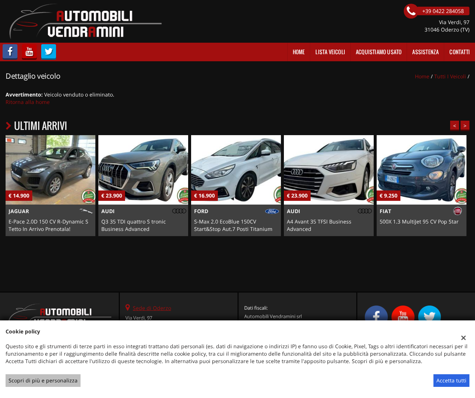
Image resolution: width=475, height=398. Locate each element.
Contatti (459, 52)
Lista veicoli (330, 52)
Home (299, 52)
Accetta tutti (451, 380)
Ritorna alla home (28, 101)
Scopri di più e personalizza (43, 380)
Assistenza (425, 52)
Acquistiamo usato (379, 52)
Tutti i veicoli (450, 76)
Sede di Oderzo (152, 307)
